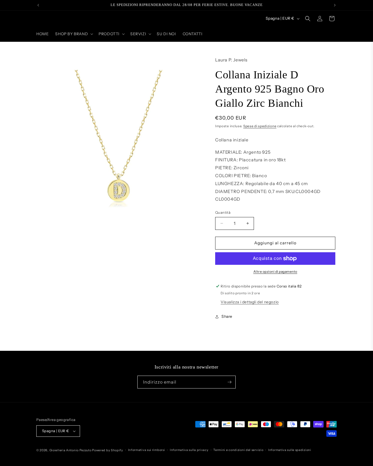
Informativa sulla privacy (189, 450)
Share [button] (226, 316)
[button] (73, 34)
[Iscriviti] (229, 382)
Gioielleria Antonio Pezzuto (70, 450)
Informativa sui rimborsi (146, 450)
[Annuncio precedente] (38, 5)
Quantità (222, 212)
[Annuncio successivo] (335, 5)
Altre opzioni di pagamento (275, 271)
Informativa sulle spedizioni (289, 450)
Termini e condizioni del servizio (238, 450)
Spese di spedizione (259, 126)
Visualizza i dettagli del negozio (250, 301)
